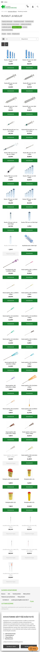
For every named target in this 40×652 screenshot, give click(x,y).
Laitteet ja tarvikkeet (26, 24)
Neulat (9, 34)
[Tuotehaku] (37, 6)
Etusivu (3, 594)
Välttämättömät (10, 634)
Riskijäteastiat (15, 34)
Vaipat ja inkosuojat (7, 21)
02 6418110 (6, 600)
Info (9, 594)
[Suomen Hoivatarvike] (9, 6)
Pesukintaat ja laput (19, 21)
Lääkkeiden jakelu (6, 27)
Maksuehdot (26, 594)
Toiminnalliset (9, 635)
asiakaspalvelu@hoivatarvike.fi (20, 600)
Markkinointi (9, 639)
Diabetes (25, 27)
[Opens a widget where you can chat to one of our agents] (33, 648)
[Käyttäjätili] (32, 6)
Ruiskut (4, 34)
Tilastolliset (9, 637)
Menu (5, 2)
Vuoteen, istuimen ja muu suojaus (10, 24)
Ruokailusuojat (29, 21)
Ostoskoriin (10, 68)
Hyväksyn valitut (11, 646)
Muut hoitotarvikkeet (7, 30)
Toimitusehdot (17, 594)
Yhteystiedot (21, 597)
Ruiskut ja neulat (17, 27)
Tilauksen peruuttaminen (8, 597)
